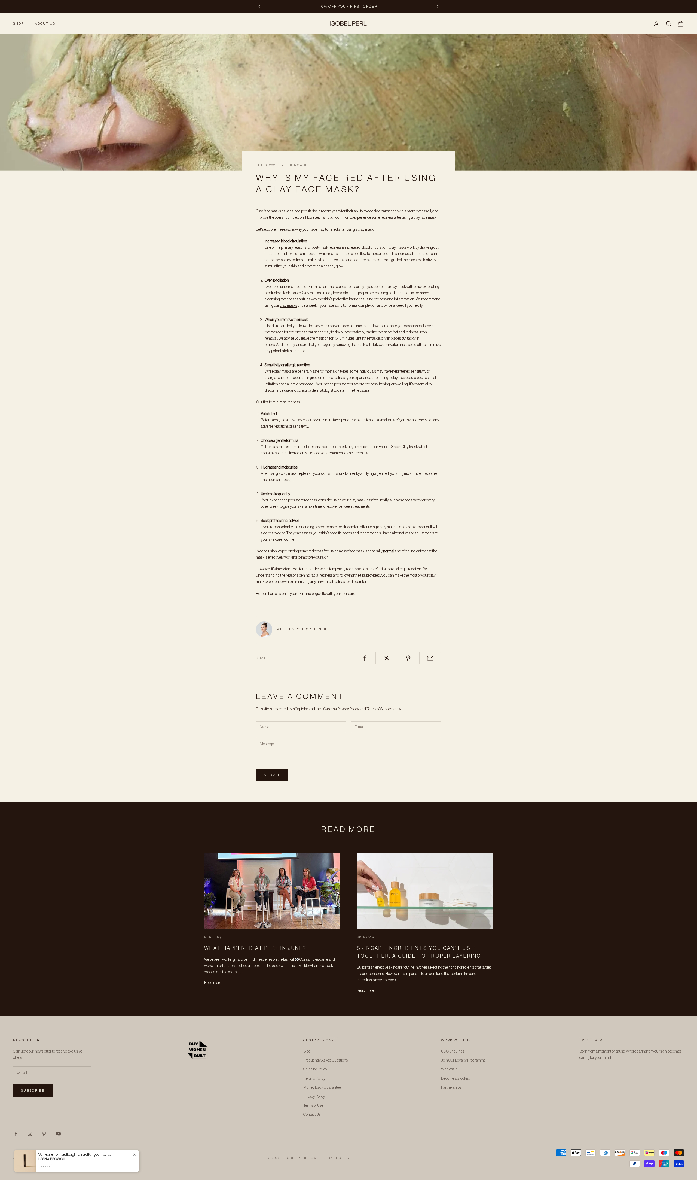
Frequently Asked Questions (325, 1060)
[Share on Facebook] (364, 658)
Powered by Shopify (329, 1158)
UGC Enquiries (452, 1051)
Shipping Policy (315, 1069)
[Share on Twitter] (386, 658)
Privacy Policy (348, 709)
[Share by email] (430, 658)
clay (283, 306)
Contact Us (311, 1115)
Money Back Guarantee (322, 1088)
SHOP (18, 23)
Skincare (298, 165)
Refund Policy (314, 1079)
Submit (272, 775)
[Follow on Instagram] (30, 1133)
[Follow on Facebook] (16, 1133)
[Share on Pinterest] (408, 658)
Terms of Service (379, 709)
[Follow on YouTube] (58, 1133)
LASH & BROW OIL (52, 1159)
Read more (212, 983)
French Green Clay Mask (398, 447)
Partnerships (451, 1088)
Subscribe (33, 1090)
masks (292, 306)
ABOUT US (45, 23)
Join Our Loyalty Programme (463, 1060)
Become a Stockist (455, 1079)
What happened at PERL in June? (255, 948)
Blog (306, 1051)
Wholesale (449, 1069)
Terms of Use (313, 1106)
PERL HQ (212, 937)
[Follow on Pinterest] (44, 1133)
